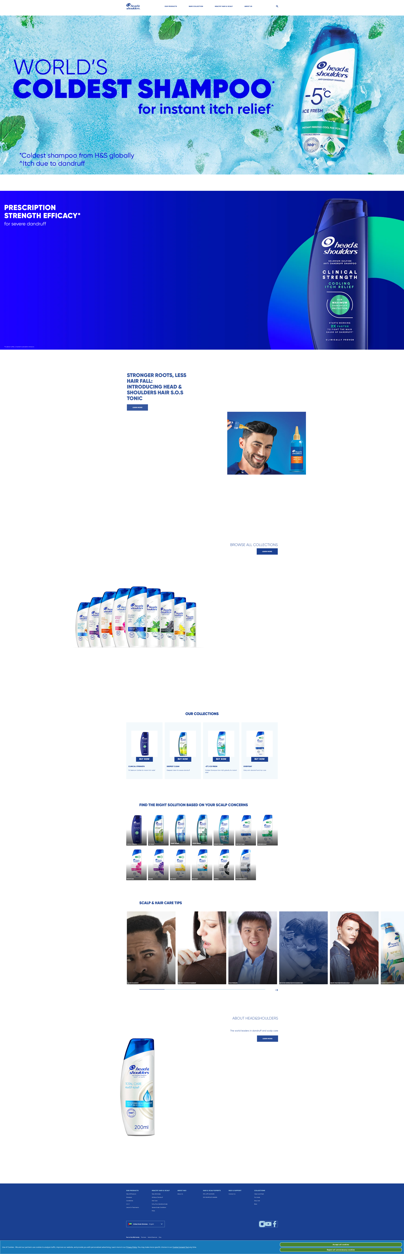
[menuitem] (171, 6)
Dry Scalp (257, 1197)
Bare (255, 1204)
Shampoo (129, 1197)
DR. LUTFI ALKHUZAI (208, 1194)
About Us (180, 1194)
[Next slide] (276, 990)
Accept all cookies (341, 1244)
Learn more (137, 407)
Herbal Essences (152, 1237)
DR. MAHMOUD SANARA (210, 1197)
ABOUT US (248, 6)
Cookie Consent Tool (181, 1247)
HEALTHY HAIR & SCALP (224, 6)
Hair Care (154, 1200)
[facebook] (275, 1224)
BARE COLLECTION (196, 6)
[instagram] (262, 1224)
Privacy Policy (131, 1247)
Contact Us (232, 1194)
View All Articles (156, 1194)
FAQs (153, 1211)
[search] (266, 6)
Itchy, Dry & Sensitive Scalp (159, 1204)
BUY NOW (144, 759)
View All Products (131, 1194)
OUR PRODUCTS (171, 6)
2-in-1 (128, 1204)
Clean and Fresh (259, 1194)
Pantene (143, 1237)
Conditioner (129, 1200)
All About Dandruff (157, 1197)
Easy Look (257, 1200)
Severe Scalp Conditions (159, 1207)
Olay (160, 1237)
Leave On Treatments (132, 1207)
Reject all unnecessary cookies (341, 1250)
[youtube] (268, 1224)
